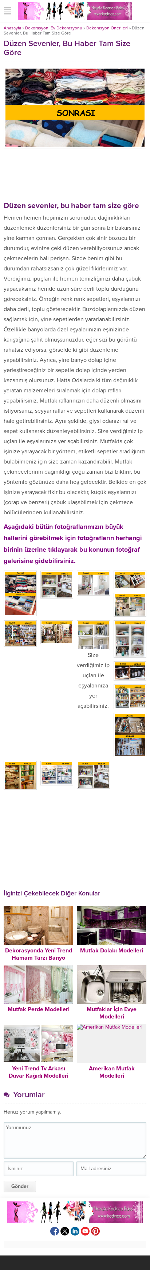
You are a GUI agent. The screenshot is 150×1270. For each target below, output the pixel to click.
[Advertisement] (75, 174)
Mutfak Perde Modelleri (39, 1009)
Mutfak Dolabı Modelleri (111, 950)
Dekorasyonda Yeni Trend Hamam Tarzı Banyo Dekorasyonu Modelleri (38, 958)
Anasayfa (12, 27)
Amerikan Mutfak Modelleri (112, 1072)
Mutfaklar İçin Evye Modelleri (112, 1013)
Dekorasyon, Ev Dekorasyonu (53, 27)
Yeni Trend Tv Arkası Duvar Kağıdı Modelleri (38, 1072)
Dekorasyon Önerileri (107, 27)
